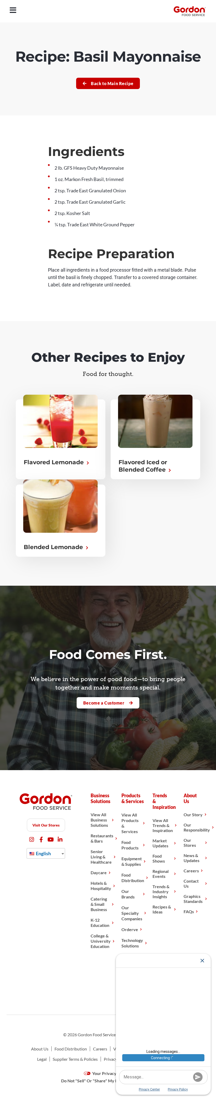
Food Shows (159, 858)
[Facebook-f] (41, 839)
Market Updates (160, 843)
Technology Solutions (132, 943)
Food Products (130, 845)
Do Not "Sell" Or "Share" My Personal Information (108, 1080)
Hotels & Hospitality (101, 886)
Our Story (193, 814)
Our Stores (190, 843)
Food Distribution (132, 877)
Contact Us (191, 883)
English (43, 853)
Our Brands (128, 894)
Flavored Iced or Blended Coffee (143, 466)
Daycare (99, 872)
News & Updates (191, 858)
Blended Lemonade (54, 547)
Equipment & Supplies (131, 861)
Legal (42, 1059)
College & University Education (101, 941)
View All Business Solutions (99, 820)
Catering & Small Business (99, 904)
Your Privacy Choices (111, 1073)
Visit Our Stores (46, 825)
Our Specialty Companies (131, 913)
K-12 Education (100, 922)
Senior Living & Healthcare (101, 856)
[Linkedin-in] (60, 839)
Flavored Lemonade (54, 462)
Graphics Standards (193, 899)
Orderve (129, 929)
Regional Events (161, 874)
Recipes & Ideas (162, 909)
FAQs (189, 911)
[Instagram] (32, 839)
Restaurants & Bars (102, 838)
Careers (191, 870)
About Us (39, 1048)
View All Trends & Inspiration (163, 825)
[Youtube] (50, 839)
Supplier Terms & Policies (75, 1059)
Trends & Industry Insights (161, 891)
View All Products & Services (130, 823)
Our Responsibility (197, 827)
